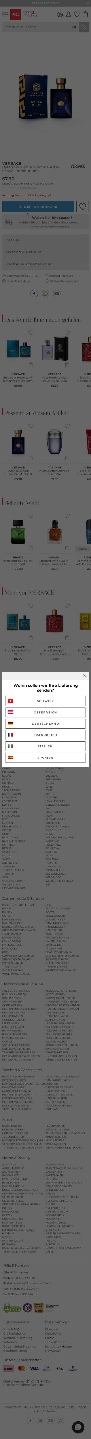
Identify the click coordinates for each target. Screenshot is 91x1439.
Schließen (84, 676)
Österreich (45, 712)
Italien (45, 746)
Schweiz (45, 701)
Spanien (46, 757)
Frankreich (45, 735)
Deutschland (45, 723)
